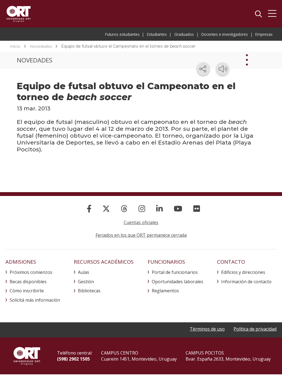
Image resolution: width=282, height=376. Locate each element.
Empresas (264, 34)
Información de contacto (246, 282)
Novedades (41, 46)
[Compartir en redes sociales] (203, 68)
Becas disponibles (28, 282)
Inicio (15, 46)
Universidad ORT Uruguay (19, 14)
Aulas (83, 272)
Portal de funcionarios (175, 272)
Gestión (86, 282)
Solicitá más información (35, 300)
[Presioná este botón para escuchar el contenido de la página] (222, 68)
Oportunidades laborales (177, 282)
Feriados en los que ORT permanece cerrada (141, 235)
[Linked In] (159, 208)
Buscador (258, 14)
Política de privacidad (255, 329)
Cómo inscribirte (27, 291)
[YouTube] (178, 208)
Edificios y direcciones (243, 272)
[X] (106, 208)
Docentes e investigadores (224, 34)
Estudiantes (157, 34)
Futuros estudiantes (122, 34)
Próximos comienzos (31, 272)
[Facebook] (89, 208)
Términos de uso (207, 329)
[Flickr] (196, 208)
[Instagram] (142, 208)
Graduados (184, 34)
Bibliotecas (89, 291)
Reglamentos (165, 291)
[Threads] (124, 208)
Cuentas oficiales (141, 222)
